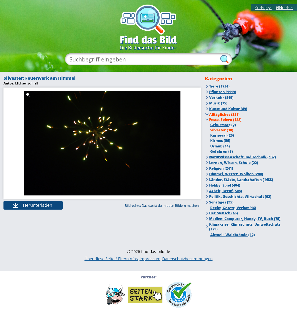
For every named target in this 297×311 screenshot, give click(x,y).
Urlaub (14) (220, 146)
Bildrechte (284, 7)
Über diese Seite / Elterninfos (111, 258)
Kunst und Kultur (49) (228, 108)
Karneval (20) (222, 135)
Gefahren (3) (221, 151)
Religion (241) (221, 168)
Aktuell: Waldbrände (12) (232, 234)
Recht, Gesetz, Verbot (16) (233, 207)
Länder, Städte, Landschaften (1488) (241, 179)
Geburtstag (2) (223, 124)
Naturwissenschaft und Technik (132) (242, 157)
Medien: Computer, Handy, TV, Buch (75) (244, 218)
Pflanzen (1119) (222, 91)
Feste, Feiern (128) (225, 119)
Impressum (150, 258)
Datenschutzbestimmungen (187, 258)
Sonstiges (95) (221, 202)
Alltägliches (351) (224, 114)
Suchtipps (263, 7)
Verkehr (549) (221, 97)
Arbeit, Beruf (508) (225, 191)
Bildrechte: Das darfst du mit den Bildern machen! (162, 205)
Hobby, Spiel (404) (224, 185)
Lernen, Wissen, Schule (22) (233, 162)
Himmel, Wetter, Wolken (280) (236, 174)
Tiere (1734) (219, 86)
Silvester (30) (221, 130)
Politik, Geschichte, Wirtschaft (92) (240, 196)
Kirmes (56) (220, 140)
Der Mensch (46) (223, 213)
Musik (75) (218, 103)
